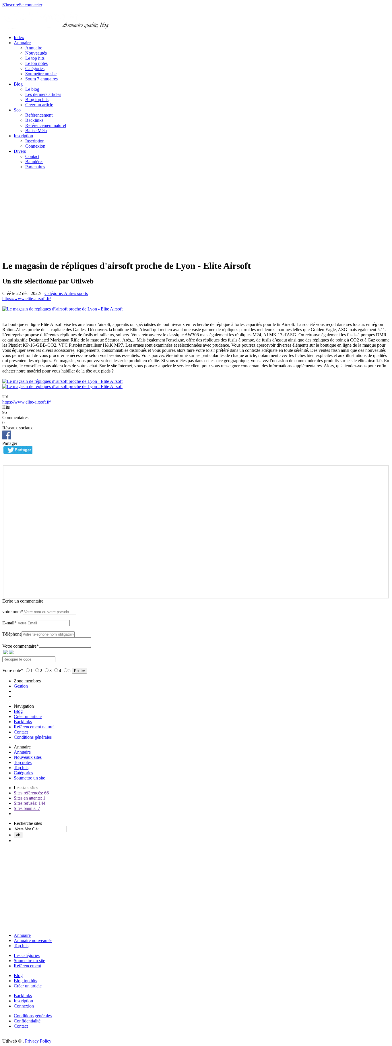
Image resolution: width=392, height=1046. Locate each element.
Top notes (23, 762)
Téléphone (12, 634)
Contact (32, 156)
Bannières (34, 161)
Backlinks (34, 120)
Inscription (23, 135)
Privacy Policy (38, 1041)
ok (18, 835)
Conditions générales (33, 737)
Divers (20, 151)
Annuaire (22, 42)
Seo (17, 109)
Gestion (21, 686)
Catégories (34, 68)
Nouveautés (36, 53)
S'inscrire (10, 4)
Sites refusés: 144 (29, 803)
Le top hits (34, 58)
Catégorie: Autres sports (66, 293)
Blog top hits (36, 99)
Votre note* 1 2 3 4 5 (37, 670)
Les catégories (27, 955)
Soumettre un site (41, 73)
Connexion (35, 146)
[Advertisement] (196, 214)
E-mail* (9, 622)
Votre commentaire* (20, 646)
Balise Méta (36, 130)
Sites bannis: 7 (27, 808)
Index (19, 37)
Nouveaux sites (28, 757)
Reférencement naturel (45, 125)
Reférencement (39, 115)
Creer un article (39, 104)
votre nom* (12, 611)
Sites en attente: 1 (29, 798)
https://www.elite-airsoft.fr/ (26, 298)
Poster (79, 671)
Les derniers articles (43, 94)
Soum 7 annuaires (41, 78)
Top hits (21, 767)
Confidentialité (27, 1020)
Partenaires (35, 166)
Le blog (32, 89)
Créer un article (28, 716)
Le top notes (36, 63)
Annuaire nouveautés (33, 940)
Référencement (27, 965)
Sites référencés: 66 (31, 792)
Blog (18, 84)
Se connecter (30, 4)
